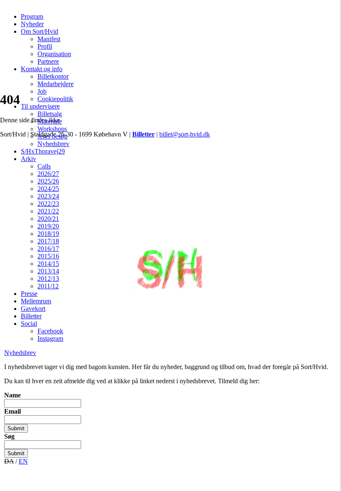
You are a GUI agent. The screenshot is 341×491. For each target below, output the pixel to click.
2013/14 (48, 271)
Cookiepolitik (55, 98)
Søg (9, 436)
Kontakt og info (41, 68)
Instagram (50, 338)
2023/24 (48, 196)
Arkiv (28, 158)
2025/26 (48, 181)
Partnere (48, 61)
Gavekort (33, 308)
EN (23, 461)
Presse (29, 293)
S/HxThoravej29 (43, 151)
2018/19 (48, 233)
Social (29, 323)
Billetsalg (49, 113)
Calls (44, 166)
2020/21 (48, 218)
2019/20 (48, 226)
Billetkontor (53, 76)
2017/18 (48, 241)
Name (12, 395)
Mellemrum (36, 301)
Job (42, 91)
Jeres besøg (52, 136)
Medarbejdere (55, 83)
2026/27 (48, 173)
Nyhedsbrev (53, 143)
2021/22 (48, 211)
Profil (44, 46)
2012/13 (48, 278)
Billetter (31, 316)
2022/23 (48, 203)
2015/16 (48, 256)
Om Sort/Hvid (39, 31)
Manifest (48, 38)
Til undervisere (40, 106)
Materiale (49, 121)
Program (32, 16)
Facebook (50, 331)
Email (12, 411)
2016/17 (48, 248)
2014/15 (48, 263)
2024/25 (48, 188)
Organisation (54, 53)
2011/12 (48, 286)
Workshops (52, 128)
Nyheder (32, 23)
